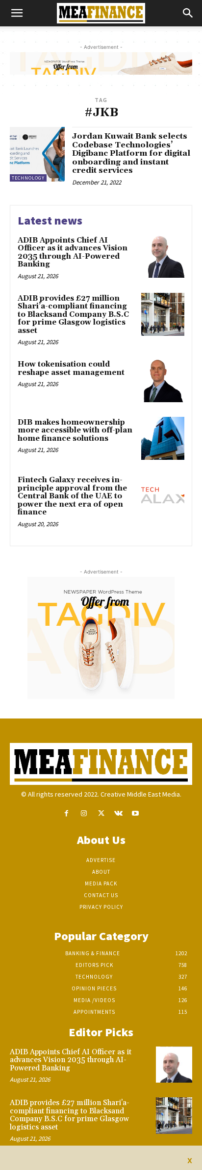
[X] (101, 813)
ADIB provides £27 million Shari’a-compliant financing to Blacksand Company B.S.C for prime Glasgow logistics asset (73, 314)
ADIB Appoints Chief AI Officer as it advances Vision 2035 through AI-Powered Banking (72, 252)
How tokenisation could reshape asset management (71, 368)
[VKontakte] (118, 813)
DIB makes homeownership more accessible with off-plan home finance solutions (75, 430)
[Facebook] (66, 813)
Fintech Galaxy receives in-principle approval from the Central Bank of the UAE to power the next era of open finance (72, 496)
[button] (16, 13)
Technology (28, 178)
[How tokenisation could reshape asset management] (162, 380)
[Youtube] (135, 813)
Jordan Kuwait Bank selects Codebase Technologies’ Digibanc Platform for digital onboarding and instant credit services (131, 153)
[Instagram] (83, 813)
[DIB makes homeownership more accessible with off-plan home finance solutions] (162, 438)
